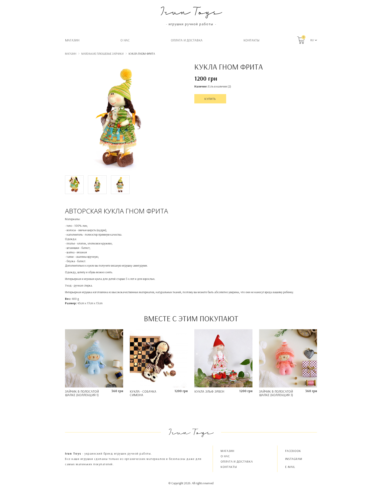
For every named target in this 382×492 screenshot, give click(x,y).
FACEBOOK (293, 451)
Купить (210, 99)
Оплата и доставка (186, 40)
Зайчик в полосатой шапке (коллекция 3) (276, 393)
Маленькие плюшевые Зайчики (102, 53)
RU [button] (312, 40)
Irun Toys (191, 11)
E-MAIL (290, 467)
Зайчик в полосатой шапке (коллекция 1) (82, 393)
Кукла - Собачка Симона (143, 393)
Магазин (72, 40)
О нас (125, 40)
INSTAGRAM (293, 459)
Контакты (251, 40)
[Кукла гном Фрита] (120, 118)
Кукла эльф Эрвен (209, 391)
